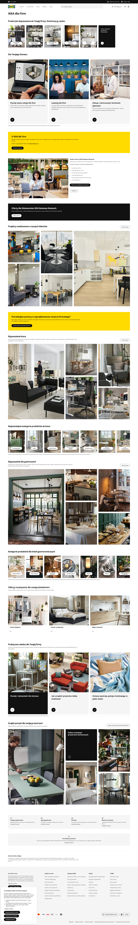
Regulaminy (71, 922)
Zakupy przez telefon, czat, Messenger (76, 876)
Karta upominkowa (71, 879)
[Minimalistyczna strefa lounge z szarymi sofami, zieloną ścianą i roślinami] (24, 285)
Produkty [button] (21, 6)
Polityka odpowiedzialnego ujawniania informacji (104, 922)
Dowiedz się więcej (14, 824)
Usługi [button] (51, 6)
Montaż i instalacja (93, 885)
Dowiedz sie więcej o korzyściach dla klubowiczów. (81, 164)
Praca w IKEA (113, 879)
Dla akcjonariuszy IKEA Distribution (123, 922)
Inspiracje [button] (44, 6)
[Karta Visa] (43, 914)
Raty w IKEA (91, 887)
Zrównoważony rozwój (115, 887)
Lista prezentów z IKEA (72, 882)
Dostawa (91, 882)
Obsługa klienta (48, 898)
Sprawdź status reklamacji (51, 885)
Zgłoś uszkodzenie (49, 882)
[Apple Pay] (52, 914)
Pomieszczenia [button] (30, 6)
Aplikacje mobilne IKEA (115, 890)
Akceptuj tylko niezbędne (11, 916)
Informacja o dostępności (116, 893)
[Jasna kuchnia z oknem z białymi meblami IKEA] (88, 36)
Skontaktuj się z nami (115, 895)
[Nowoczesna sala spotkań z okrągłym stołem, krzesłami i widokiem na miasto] (56, 252)
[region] (19, 905)
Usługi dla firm (92, 895)
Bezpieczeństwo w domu (116, 885)
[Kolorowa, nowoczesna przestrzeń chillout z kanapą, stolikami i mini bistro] (24, 246)
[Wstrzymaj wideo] (36, 767)
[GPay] (57, 914)
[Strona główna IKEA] (11, 6)
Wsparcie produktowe (72, 893)
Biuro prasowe (113, 882)
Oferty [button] (37, 6)
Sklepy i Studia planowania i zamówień (76, 885)
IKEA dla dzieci (70, 890)
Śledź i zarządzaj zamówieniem (52, 876)
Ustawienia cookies (10, 919)
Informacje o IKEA (114, 876)
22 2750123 (19, 143)
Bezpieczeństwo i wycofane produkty (76, 895)
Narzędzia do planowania (94, 879)
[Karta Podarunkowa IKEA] (61, 914)
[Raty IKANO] (48, 914)
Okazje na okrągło (93, 893)
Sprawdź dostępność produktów (52, 890)
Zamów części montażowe (51, 887)
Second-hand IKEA (93, 890)
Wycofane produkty (89, 922)
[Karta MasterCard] (39, 914)
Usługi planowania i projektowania (97, 876)
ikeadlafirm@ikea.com (33, 143)
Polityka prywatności (79, 922)
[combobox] (81, 6)
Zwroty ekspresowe (49, 893)
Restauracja (70, 887)
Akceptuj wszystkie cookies (12, 912)
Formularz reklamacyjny (50, 879)
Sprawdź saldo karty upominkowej (53, 895)
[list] (69, 36)
